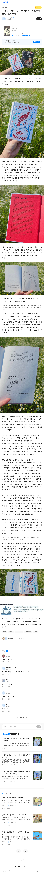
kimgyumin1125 (11, 667)
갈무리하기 (37, 871)
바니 (7, 704)
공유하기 (41, 871)
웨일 (7, 680)
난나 (7, 655)
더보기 (41, 2)
